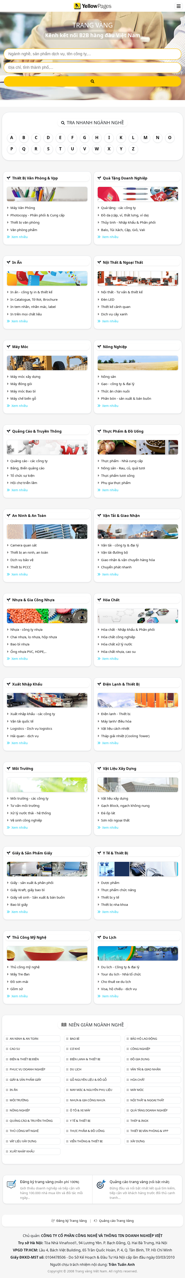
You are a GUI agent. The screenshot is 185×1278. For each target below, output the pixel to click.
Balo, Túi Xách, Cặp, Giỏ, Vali (123, 229)
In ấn (17, 262)
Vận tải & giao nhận (121, 515)
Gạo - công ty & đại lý (117, 383)
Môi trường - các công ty (29, 798)
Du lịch (109, 937)
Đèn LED (107, 299)
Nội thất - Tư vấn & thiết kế (122, 292)
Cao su (15, 1049)
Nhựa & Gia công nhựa (33, 599)
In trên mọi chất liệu (26, 314)
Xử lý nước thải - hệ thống (30, 813)
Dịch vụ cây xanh (114, 314)
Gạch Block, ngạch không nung (125, 805)
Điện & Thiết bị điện (24, 1059)
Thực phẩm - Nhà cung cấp (122, 461)
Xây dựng (137, 1141)
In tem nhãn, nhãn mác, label (33, 306)
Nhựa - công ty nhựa (26, 629)
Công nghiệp (140, 1049)
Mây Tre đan (20, 974)
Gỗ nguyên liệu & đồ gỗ (88, 1080)
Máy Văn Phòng (22, 207)
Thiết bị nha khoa (114, 904)
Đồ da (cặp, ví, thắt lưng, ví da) (125, 215)
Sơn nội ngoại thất (115, 820)
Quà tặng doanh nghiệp (125, 178)
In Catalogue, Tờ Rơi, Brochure (34, 299)
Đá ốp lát (108, 813)
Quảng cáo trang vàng (139, 1181)
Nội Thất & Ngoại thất (123, 262)
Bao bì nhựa (19, 644)
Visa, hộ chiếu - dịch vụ (119, 989)
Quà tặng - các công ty (118, 207)
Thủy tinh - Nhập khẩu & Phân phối (128, 222)
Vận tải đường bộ (114, 552)
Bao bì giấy (19, 904)
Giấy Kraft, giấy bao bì (27, 890)
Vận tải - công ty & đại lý (120, 545)
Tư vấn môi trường (24, 805)
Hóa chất (111, 599)
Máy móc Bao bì (23, 391)
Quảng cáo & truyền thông (37, 431)
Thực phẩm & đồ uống (123, 431)
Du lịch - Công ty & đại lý (120, 967)
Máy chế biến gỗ (23, 398)
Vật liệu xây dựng (119, 768)
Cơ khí (75, 1049)
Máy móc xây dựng (25, 376)
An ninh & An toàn (29, 515)
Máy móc (20, 346)
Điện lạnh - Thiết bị (115, 713)
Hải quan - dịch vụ (24, 736)
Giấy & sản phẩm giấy (32, 853)
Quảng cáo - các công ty (29, 461)
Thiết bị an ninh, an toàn (29, 552)
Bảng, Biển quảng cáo (27, 468)
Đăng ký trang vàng (49, 1181)
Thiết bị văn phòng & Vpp (35, 178)
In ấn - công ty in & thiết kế (31, 292)
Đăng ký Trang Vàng (71, 1220)
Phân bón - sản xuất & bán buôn (126, 398)
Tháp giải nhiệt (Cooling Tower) (125, 736)
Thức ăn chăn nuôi (115, 391)
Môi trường (22, 768)
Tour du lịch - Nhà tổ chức (121, 974)
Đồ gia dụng (139, 1059)
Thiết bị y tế (110, 897)
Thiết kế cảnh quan (115, 306)
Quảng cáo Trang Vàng (116, 1220)
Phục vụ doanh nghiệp (27, 1069)
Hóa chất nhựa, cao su (118, 651)
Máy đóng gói (21, 383)
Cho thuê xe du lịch (116, 981)
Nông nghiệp (115, 346)
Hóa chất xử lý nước (116, 644)
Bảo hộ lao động (143, 1039)
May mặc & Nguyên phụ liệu (91, 1090)
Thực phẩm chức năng (118, 890)
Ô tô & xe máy (80, 1110)
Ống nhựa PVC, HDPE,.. (28, 651)
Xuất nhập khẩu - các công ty (32, 713)
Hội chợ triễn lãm (23, 482)
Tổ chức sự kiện (22, 475)
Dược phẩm (110, 882)
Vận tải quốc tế (21, 721)
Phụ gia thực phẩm (116, 482)
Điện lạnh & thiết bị (121, 684)
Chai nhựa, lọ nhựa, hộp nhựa (33, 637)
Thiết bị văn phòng (24, 222)
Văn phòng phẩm (23, 229)
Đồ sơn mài (19, 981)
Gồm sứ (16, 989)
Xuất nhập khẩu (27, 684)
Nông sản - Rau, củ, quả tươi (123, 468)
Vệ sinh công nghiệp (26, 820)
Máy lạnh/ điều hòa (116, 721)
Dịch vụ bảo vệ (21, 560)
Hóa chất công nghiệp (118, 637)
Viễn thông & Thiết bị (86, 1141)
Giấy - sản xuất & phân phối (31, 882)
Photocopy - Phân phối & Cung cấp (37, 215)
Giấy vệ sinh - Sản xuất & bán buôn (37, 897)
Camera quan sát (23, 545)
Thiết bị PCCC (20, 567)
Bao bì (74, 1039)
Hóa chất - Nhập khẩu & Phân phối (128, 629)
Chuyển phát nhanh (116, 567)
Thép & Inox (139, 1121)
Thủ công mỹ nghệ (29, 937)
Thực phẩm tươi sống (117, 475)
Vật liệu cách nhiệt (115, 728)
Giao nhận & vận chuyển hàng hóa (128, 560)
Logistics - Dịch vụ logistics (31, 728)
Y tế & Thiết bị (115, 853)
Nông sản (108, 376)
